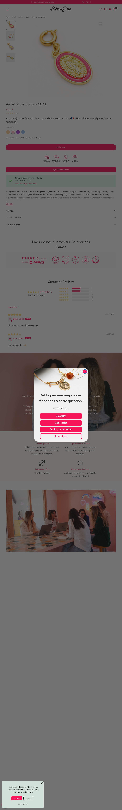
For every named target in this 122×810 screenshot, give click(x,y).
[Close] (42, 783)
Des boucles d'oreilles (61, 429)
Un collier (61, 416)
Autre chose (61, 436)
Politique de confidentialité (23, 792)
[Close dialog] (85, 371)
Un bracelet (61, 422)
